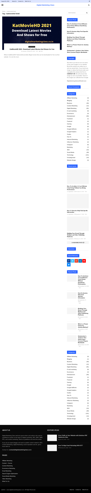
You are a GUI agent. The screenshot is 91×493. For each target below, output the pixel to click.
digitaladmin (71, 191)
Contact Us (20, 1)
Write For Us (28, 1)
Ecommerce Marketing (8, 468)
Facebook (70, 118)
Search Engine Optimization (10, 473)
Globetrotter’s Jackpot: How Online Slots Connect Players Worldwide (83, 339)
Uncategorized (71, 157)
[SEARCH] (87, 13)
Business (69, 103)
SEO (68, 149)
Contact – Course (7, 463)
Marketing (70, 147)
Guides (69, 134)
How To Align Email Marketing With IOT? (70, 445)
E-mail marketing (72, 111)
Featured (69, 121)
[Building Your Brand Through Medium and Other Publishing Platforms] (78, 224)
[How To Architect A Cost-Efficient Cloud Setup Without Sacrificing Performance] (78, 176)
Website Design (71, 160)
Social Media (70, 152)
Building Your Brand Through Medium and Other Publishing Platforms (76, 38)
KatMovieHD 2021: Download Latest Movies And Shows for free (32, 49)
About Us (14, 1)
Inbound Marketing (72, 139)
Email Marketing (6, 471)
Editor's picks (53, 430)
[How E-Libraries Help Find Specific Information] (78, 201)
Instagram (70, 144)
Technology (70, 155)
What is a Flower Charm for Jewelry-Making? (83, 325)
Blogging (69, 100)
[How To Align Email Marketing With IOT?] (52, 448)
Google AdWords (72, 129)
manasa (25, 51)
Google (69, 126)
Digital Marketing (71, 108)
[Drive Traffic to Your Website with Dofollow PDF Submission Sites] (52, 438)
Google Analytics (71, 131)
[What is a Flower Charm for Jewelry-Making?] (72, 326)
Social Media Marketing (8, 476)
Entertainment (32, 46)
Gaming (69, 124)
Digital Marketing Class (45, 5)
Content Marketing (72, 105)
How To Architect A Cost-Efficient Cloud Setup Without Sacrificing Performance (77, 25)
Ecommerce (70, 113)
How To (69, 137)
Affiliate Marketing (72, 98)
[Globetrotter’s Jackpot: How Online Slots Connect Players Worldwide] (72, 338)
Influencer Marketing (73, 142)
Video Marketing (6, 478)
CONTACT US (71, 73)
